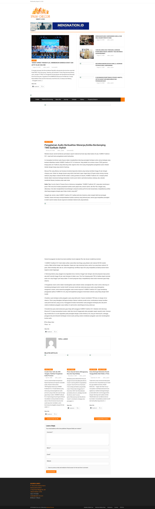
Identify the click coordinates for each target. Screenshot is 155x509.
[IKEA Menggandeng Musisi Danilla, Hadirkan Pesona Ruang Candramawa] (87, 68)
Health (34, 60)
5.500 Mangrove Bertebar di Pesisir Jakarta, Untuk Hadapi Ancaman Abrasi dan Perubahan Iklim (109, 79)
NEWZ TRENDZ (48, 141)
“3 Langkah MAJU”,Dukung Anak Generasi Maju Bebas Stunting (103, 418)
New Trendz (93, 369)
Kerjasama (109, 507)
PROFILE (122, 507)
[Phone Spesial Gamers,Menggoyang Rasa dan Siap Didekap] (77, 360)
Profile (37, 99)
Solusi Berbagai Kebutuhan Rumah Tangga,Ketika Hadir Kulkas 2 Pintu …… (99, 373)
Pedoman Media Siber (100, 507)
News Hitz (58, 99)
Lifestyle (74, 99)
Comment (50, 432)
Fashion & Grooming (47, 99)
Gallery (82, 99)
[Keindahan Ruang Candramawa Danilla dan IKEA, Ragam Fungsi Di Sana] (87, 40)
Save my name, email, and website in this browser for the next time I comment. (68, 467)
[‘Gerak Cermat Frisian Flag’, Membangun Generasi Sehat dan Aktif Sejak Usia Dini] (53, 47)
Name (49, 448)
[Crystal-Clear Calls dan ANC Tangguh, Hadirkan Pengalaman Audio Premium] (55, 360)
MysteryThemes (50, 507)
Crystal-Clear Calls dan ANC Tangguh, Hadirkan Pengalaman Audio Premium (53, 373)
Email (49, 454)
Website (49, 461)
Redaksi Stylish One (88, 507)
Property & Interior (93, 99)
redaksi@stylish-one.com (36, 495)
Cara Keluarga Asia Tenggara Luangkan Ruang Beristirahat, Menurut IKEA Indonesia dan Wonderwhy (109, 51)
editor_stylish (46, 67)
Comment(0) (54, 67)
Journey (66, 99)
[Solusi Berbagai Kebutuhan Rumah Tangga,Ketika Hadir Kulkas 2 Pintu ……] (100, 360)
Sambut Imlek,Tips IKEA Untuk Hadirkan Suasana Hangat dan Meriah (54, 418)
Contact (116, 507)
